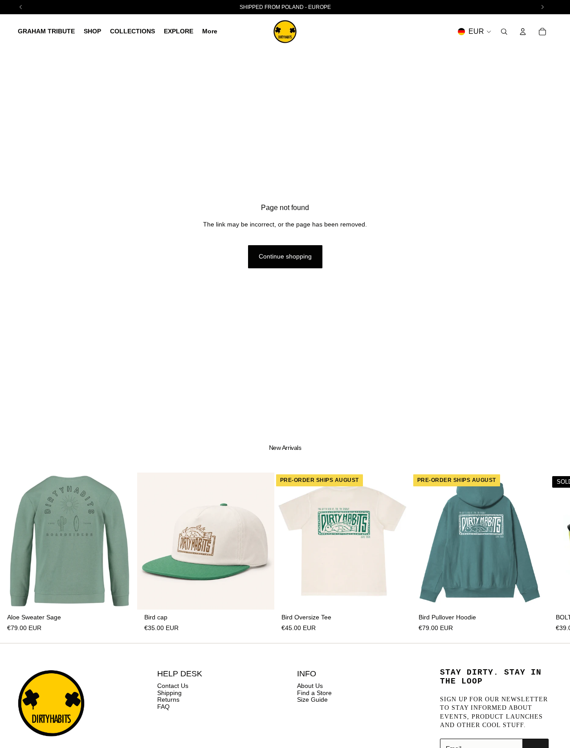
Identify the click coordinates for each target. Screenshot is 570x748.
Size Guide (312, 699)
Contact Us (172, 685)
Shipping (169, 692)
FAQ (163, 706)
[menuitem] (209, 31)
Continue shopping (285, 256)
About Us (310, 685)
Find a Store (314, 692)
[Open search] (504, 31)
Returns (168, 699)
